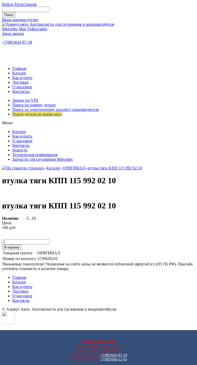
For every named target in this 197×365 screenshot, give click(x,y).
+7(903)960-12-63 (113, 359)
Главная (19, 68)
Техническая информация (34, 154)
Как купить (22, 77)
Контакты (20, 91)
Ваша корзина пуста (20, 19)
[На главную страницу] (23, 168)
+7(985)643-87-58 (17, 42)
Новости (19, 150)
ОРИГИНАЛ (74, 168)
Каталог (19, 73)
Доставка (20, 82)
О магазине (22, 87)
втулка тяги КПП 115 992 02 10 (114, 168)
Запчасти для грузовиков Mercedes (42, 159)
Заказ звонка (13, 33)
